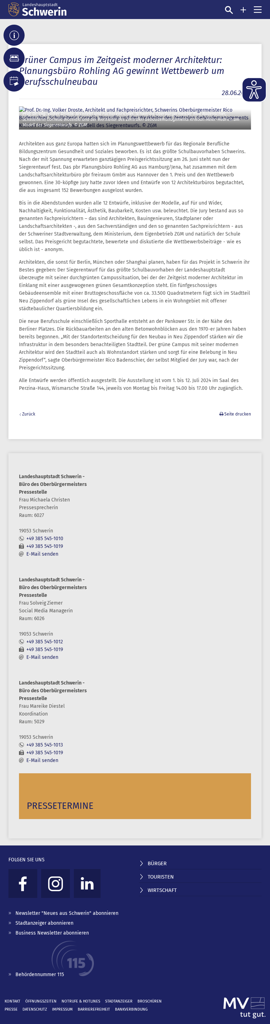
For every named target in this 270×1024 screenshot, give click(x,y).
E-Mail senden (42, 554)
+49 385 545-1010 (44, 539)
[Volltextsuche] (229, 10)
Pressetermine (60, 805)
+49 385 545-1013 (44, 745)
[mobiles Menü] (258, 9)
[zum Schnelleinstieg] (243, 10)
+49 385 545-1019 (44, 546)
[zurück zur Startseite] (37, 9)
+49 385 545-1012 (44, 642)
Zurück (28, 414)
